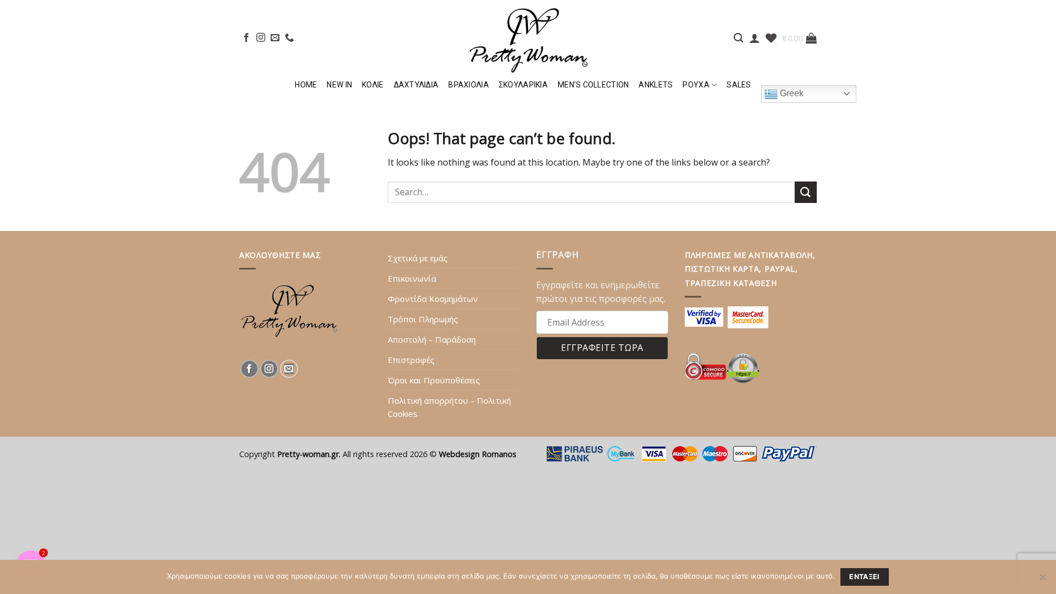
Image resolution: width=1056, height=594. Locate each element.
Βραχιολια (468, 84)
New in (339, 84)
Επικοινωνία (412, 278)
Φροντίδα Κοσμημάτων (433, 298)
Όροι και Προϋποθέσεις (434, 380)
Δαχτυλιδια (416, 84)
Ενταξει (864, 577)
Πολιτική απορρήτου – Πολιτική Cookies (449, 407)
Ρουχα (696, 84)
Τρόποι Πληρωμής (423, 319)
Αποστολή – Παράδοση (432, 339)
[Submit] (806, 192)
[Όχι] (1042, 580)
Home (306, 84)
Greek (791, 93)
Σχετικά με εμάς (418, 257)
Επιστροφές (411, 359)
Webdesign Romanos (477, 454)
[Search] (738, 38)
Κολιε (372, 84)
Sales (739, 84)
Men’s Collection (593, 84)
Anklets (656, 84)
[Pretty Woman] (528, 37)
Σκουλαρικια (523, 84)
